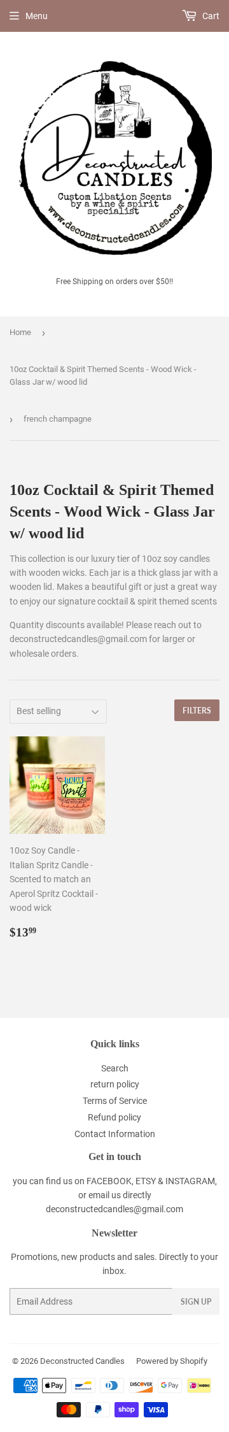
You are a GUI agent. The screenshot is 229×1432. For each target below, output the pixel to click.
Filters (197, 710)
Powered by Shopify (171, 1361)
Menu (36, 16)
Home (20, 332)
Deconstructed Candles (82, 1361)
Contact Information (114, 1134)
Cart (209, 16)
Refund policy (114, 1117)
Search (114, 1068)
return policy (114, 1084)
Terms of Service (115, 1101)
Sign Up (196, 1302)
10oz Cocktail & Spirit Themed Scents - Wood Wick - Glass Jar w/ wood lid (103, 375)
